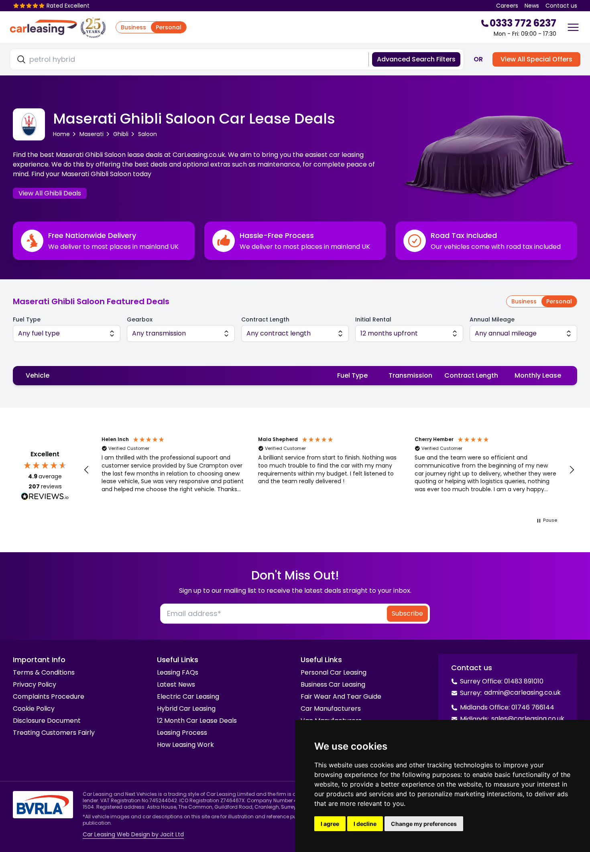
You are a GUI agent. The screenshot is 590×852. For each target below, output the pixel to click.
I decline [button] (365, 823)
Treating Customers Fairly (54, 732)
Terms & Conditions (44, 672)
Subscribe (407, 613)
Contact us (561, 6)
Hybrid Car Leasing (186, 708)
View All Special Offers (536, 59)
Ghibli (120, 134)
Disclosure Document (47, 720)
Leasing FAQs (177, 672)
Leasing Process (182, 732)
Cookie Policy (34, 708)
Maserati (91, 134)
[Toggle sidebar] (573, 27)
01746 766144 (532, 707)
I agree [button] (330, 823)
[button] (86, 470)
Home (61, 134)
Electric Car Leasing (188, 696)
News (532, 6)
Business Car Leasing (333, 684)
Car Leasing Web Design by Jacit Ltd (133, 834)
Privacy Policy (34, 684)
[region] (329, 470)
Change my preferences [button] (424, 823)
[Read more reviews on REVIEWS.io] (45, 497)
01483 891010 (523, 681)
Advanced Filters (416, 59)
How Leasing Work (185, 744)
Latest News (176, 684)
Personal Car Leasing (333, 672)
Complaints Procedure (48, 696)
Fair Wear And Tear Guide (341, 696)
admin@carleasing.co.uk (522, 692)
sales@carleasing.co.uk (527, 718)
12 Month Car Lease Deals (197, 720)
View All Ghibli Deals (49, 193)
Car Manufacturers (331, 708)
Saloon (147, 134)
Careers (507, 6)
